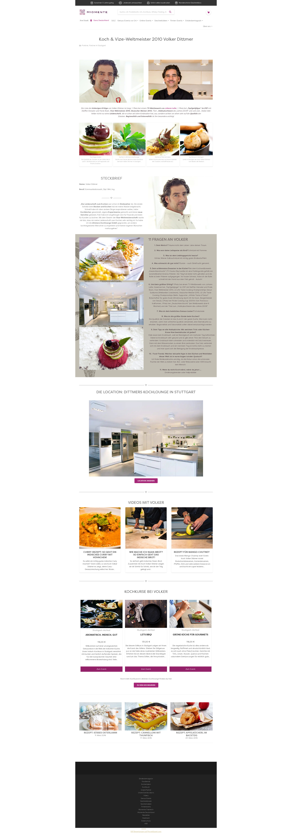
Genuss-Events (146, 798)
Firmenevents (146, 807)
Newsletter (146, 815)
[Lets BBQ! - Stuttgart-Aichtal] (146, 601)
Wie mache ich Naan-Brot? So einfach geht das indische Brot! (146, 555)
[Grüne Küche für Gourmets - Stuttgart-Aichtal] (190, 601)
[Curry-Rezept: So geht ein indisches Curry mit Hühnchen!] (100, 509)
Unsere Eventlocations (146, 793)
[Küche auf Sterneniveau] (162, 145)
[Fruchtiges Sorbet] (95, 145)
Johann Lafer (170, 108)
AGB (146, 823)
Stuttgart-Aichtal (101, 630)
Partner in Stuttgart (97, 45)
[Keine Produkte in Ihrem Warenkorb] (209, 12)
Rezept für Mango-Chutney (192, 552)
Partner (85, 45)
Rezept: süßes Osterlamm (100, 732)
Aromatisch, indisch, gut (101, 635)
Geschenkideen (146, 804)
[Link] (146, 438)
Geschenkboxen (146, 801)
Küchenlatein (146, 784)
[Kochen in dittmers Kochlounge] (129, 145)
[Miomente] (96, 12)
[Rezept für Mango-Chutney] (192, 509)
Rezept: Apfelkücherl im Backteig (191, 734)
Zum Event (101, 669)
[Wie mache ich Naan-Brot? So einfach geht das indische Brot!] (146, 509)
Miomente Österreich (146, 809)
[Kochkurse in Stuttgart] (196, 145)
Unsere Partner (146, 790)
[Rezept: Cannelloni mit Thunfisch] (146, 704)
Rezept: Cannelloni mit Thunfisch (146, 734)
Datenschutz (146, 821)
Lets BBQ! (146, 634)
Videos (146, 795)
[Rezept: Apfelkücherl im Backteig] (191, 704)
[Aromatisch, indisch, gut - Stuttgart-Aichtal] (102, 601)
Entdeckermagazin (146, 779)
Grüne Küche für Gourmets (190, 634)
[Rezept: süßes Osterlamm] (100, 704)
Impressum (146, 818)
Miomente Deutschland (146, 812)
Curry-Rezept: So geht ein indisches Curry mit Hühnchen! (99, 555)
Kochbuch (146, 787)
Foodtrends (146, 781)
